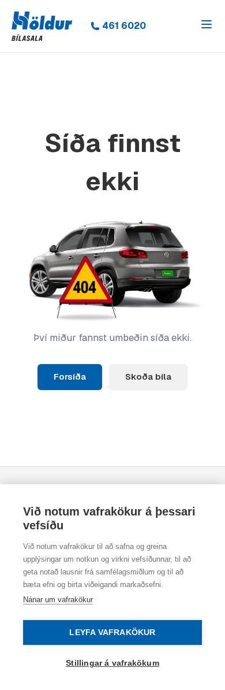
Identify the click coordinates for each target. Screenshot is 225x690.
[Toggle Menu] (206, 24)
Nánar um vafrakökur (58, 599)
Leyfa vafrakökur (112, 632)
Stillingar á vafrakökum (112, 663)
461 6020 (124, 26)
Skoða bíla (148, 376)
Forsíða (70, 376)
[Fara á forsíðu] (42, 26)
